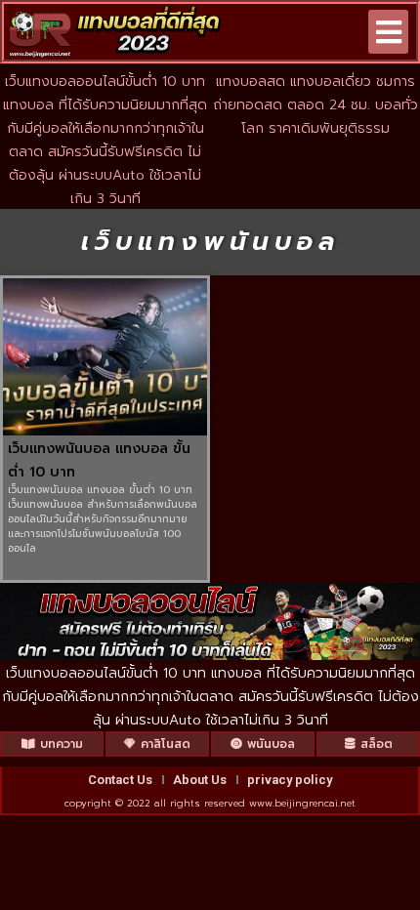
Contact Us (120, 779)
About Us (200, 779)
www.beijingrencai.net (302, 803)
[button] (388, 32)
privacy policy (289, 779)
